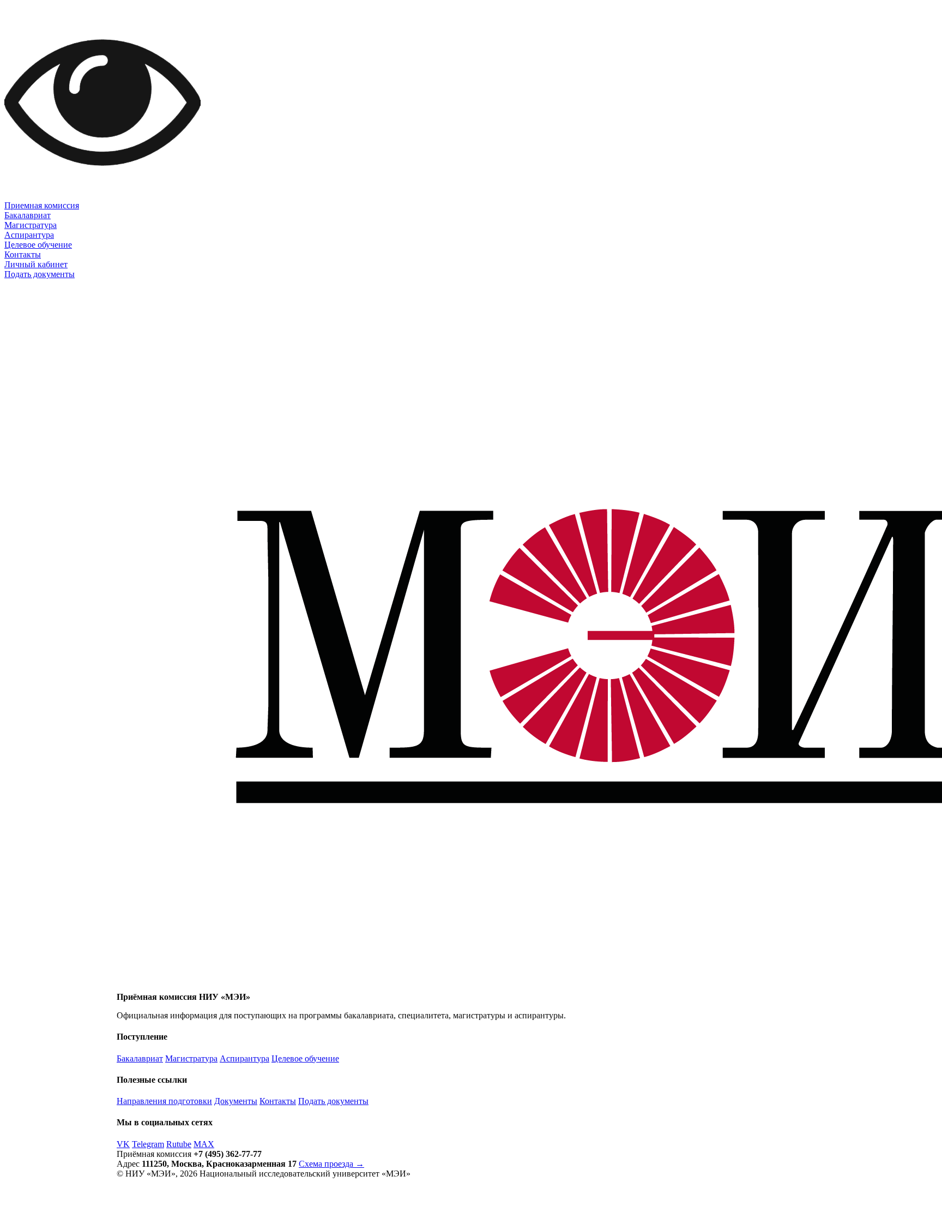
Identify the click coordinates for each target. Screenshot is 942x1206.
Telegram (148, 1144)
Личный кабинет (36, 264)
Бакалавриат (27, 215)
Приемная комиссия (41, 205)
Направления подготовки (164, 1101)
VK (123, 1144)
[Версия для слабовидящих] (102, 197)
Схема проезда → (331, 1163)
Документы (235, 1101)
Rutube (178, 1144)
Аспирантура (29, 234)
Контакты (22, 254)
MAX (204, 1144)
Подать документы (39, 274)
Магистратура (30, 225)
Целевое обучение (38, 244)
